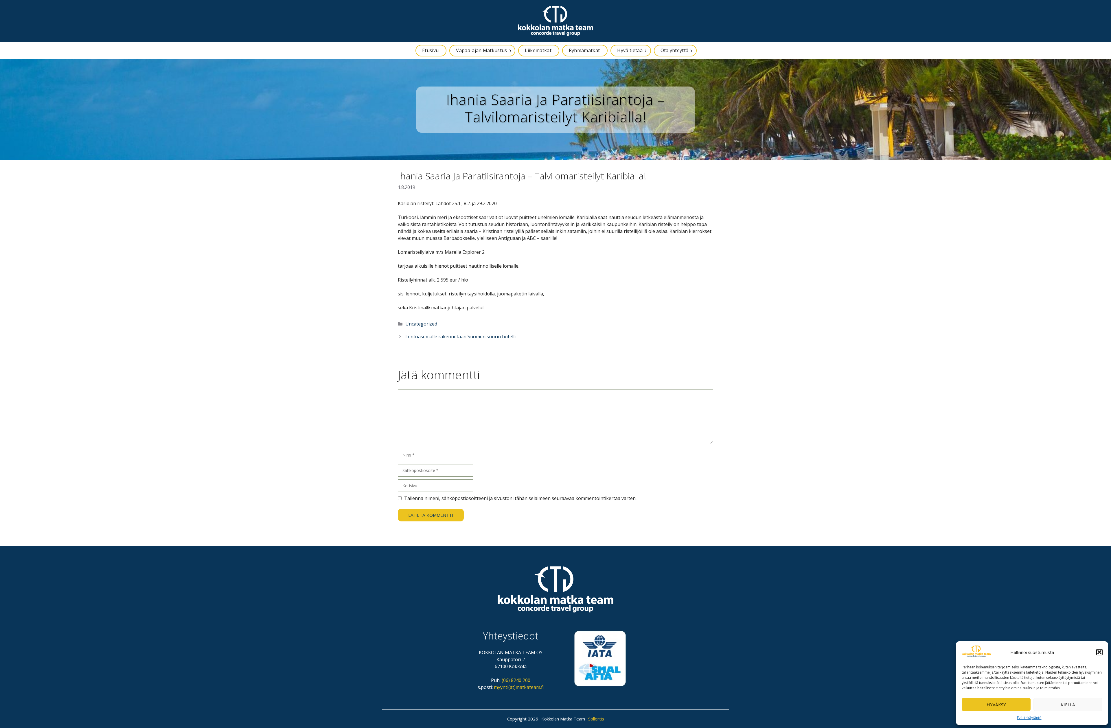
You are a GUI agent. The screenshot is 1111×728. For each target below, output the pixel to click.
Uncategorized (421, 324)
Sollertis (596, 719)
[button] (1099, 652)
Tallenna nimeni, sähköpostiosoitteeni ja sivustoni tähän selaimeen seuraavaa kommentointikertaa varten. (520, 498)
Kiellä (1068, 704)
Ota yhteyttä (675, 50)
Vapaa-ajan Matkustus (481, 50)
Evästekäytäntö (1029, 717)
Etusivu (430, 50)
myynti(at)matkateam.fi (519, 687)
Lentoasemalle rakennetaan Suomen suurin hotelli (460, 336)
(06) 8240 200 (516, 680)
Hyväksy (996, 704)
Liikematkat (538, 50)
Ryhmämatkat (584, 50)
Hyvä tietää (630, 50)
